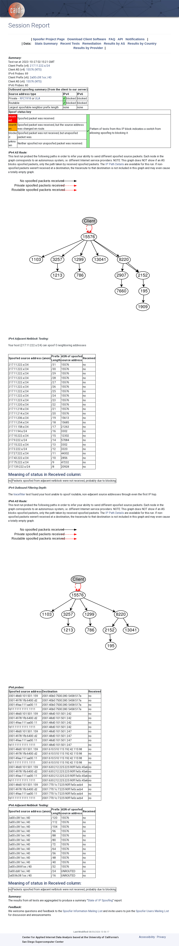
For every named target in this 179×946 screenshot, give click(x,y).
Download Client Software (86, 39)
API (120, 39)
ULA (37, 98)
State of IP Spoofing (100, 900)
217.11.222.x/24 (40, 65)
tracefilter (19, 494)
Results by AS (114, 43)
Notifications (135, 39)
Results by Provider (88, 48)
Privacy (161, 937)
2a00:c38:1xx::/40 (40, 77)
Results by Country (142, 43)
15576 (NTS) (34, 69)
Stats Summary (46, 43)
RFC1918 (25, 98)
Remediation (91, 43)
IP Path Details (114, 164)
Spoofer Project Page (49, 39)
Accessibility (147, 937)
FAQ (112, 39)
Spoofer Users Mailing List (152, 911)
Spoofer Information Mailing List (82, 911)
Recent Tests (70, 43)
